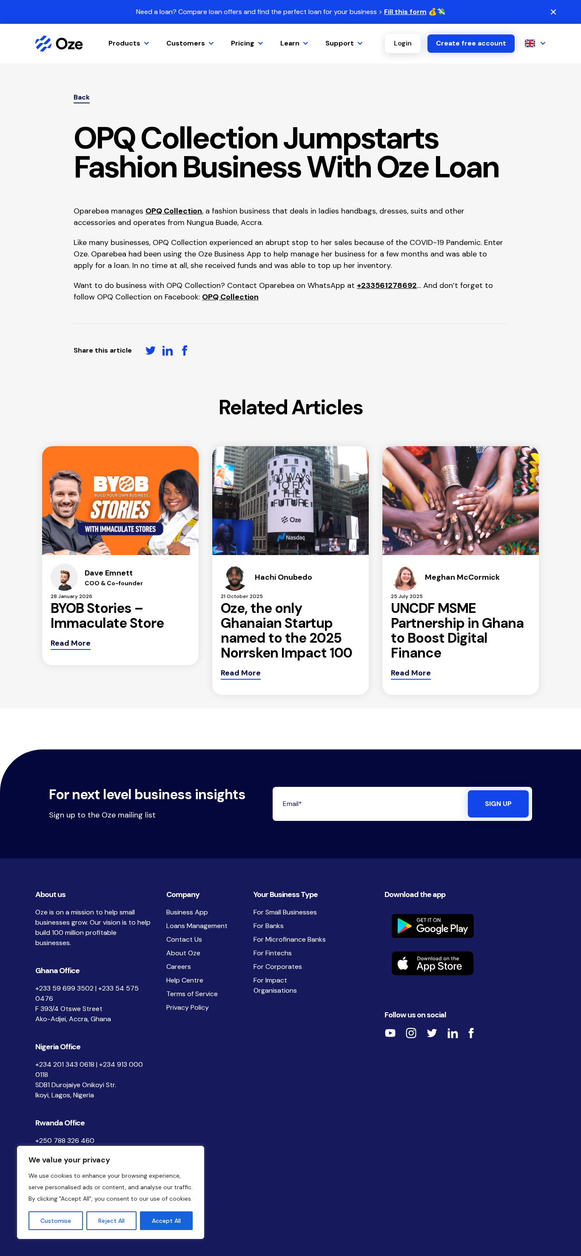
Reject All (111, 1221)
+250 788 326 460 (64, 1140)
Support (339, 43)
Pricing (242, 43)
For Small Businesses (285, 912)
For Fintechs (272, 952)
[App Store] (465, 963)
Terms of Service (192, 993)
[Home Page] (59, 43)
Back (82, 97)
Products (124, 43)
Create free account (471, 43)
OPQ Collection (173, 211)
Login (403, 43)
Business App (187, 912)
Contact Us (184, 939)
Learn (289, 43)
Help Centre (184, 980)
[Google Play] (465, 926)
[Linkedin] (452, 1033)
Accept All (166, 1221)
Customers (185, 43)
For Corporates (277, 966)
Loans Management (197, 925)
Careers (178, 966)
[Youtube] (389, 1033)
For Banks (268, 925)
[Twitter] (431, 1033)
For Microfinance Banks (289, 939)
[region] (110, 1192)
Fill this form (405, 11)
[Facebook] (470, 1033)
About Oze (183, 952)
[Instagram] (410, 1033)
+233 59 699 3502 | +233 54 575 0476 (87, 993)
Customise (55, 1221)
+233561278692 (387, 285)
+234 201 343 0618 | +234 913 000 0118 (89, 1069)
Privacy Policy (187, 1007)
